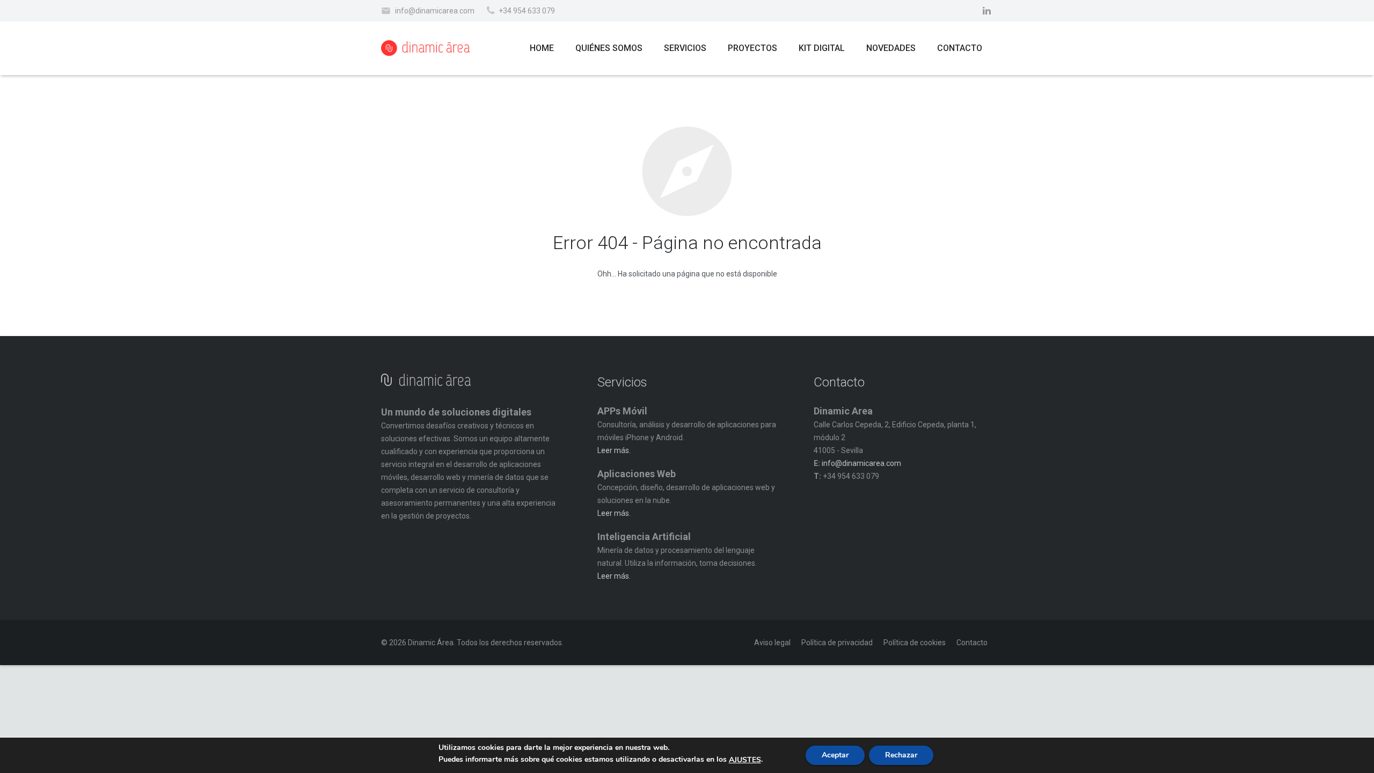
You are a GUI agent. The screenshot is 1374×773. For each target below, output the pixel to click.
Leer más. (614, 450)
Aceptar (835, 755)
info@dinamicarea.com (434, 10)
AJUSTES (745, 760)
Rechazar (901, 755)
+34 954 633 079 (527, 10)
